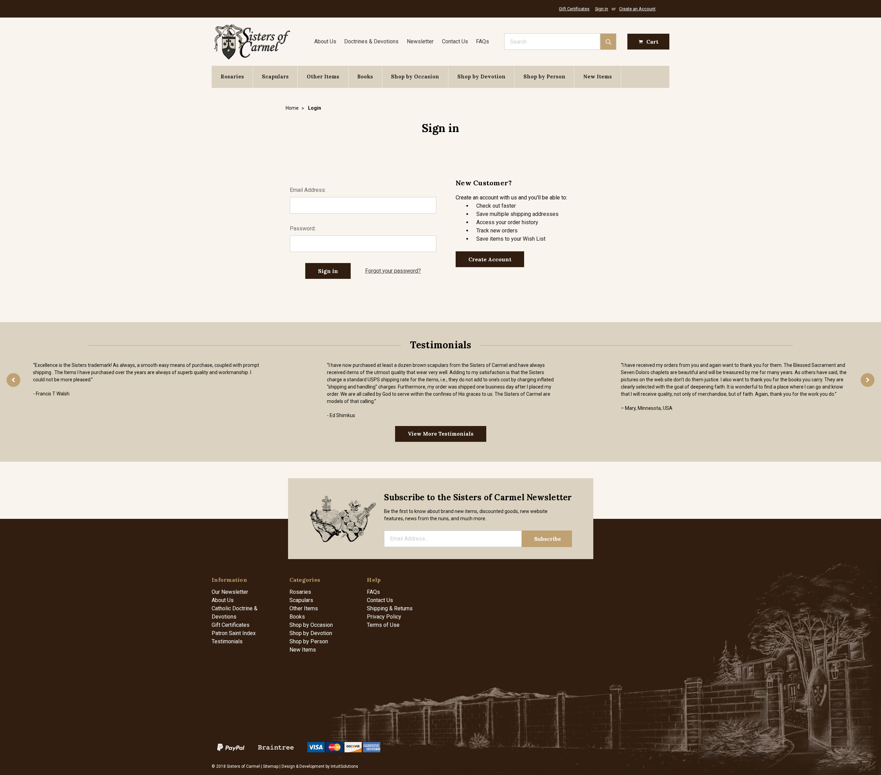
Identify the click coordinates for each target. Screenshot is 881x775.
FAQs (482, 41)
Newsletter (420, 41)
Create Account (489, 259)
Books (365, 76)
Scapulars (275, 76)
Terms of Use (383, 625)
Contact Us (455, 41)
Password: (303, 228)
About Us (325, 41)
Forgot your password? (393, 271)
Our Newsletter (230, 592)
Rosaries (232, 76)
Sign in (601, 8)
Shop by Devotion (481, 76)
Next (867, 380)
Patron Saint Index (234, 633)
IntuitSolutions (344, 766)
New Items (597, 76)
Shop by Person (544, 76)
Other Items (323, 76)
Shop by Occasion (415, 76)
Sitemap (270, 766)
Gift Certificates (574, 8)
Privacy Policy (384, 616)
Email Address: (308, 190)
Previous (13, 380)
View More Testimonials (441, 433)
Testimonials (227, 641)
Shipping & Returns (390, 608)
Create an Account (637, 8)
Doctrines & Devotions (371, 41)
